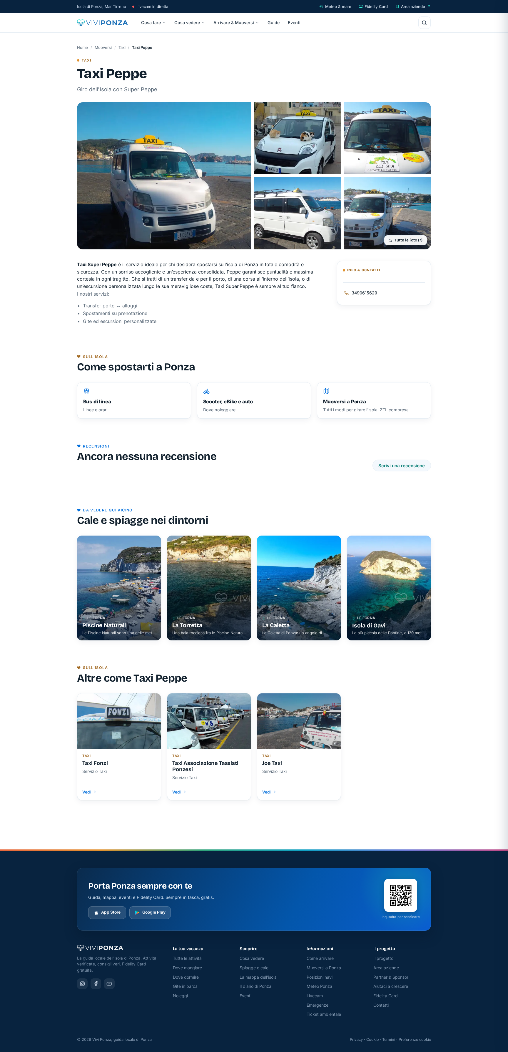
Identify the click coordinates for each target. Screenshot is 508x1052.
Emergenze (317, 1005)
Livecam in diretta (152, 6)
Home (82, 47)
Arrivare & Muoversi (233, 22)
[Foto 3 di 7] (387, 138)
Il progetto (383, 958)
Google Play (154, 912)
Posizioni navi (319, 977)
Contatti (381, 1005)
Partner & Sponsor (390, 977)
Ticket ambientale (324, 1014)
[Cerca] (424, 22)
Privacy (356, 1039)
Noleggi (180, 995)
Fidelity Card (376, 6)
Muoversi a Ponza (324, 967)
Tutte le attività (187, 958)
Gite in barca (185, 986)
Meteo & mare (338, 6)
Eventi (294, 22)
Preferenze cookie (415, 1039)
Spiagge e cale (254, 967)
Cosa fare (151, 22)
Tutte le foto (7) (408, 240)
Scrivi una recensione (401, 465)
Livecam (315, 995)
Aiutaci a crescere (390, 986)
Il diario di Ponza (255, 986)
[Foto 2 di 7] (297, 138)
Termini (388, 1039)
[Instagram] (82, 983)
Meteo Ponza (319, 986)
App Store (111, 912)
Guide (274, 22)
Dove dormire (186, 977)
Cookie (372, 1039)
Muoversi (103, 47)
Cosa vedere (187, 22)
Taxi (122, 47)
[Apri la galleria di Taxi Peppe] (164, 175)
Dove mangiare (187, 967)
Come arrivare (320, 958)
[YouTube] (109, 983)
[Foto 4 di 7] (297, 213)
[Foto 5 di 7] (387, 213)
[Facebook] (96, 983)
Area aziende (413, 6)
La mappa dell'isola (258, 977)
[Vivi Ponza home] (102, 22)
